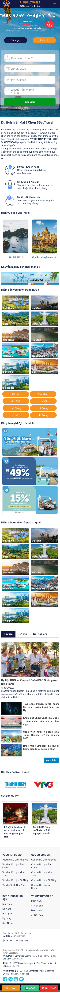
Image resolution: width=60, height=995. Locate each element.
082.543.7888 (18, 935)
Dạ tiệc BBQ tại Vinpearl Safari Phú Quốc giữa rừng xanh (29, 682)
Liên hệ (44, 40)
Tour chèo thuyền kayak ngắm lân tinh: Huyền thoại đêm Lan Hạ (41, 707)
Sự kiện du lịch (10, 795)
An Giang (43, 415)
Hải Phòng (16, 408)
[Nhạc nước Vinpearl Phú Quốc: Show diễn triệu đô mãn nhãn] (11, 750)
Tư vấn (12, 987)
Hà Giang (43, 408)
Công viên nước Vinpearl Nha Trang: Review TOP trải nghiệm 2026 (41, 735)
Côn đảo (38, 905)
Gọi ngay (50, 987)
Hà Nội (43, 401)
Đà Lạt (15, 394)
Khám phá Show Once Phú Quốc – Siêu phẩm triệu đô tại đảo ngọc (41, 721)
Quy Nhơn (43, 394)
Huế (16, 415)
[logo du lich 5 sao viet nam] (9, 3)
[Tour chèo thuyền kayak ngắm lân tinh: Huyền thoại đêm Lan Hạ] (11, 708)
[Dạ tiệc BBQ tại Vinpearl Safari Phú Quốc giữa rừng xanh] (30, 659)
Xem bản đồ (17, 958)
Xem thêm (51, 760)
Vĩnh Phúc (16, 401)
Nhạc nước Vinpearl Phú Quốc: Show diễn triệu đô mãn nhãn (41, 747)
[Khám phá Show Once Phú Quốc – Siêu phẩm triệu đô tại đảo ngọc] (11, 722)
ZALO (31, 987)
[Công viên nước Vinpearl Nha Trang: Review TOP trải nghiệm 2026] (11, 736)
